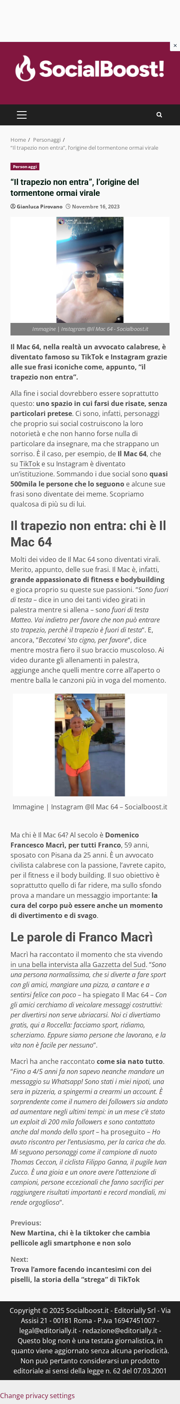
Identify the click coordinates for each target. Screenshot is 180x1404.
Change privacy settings (37, 1395)
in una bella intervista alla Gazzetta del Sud (78, 964)
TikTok (30, 463)
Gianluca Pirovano (39, 206)
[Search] (159, 115)
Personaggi (25, 166)
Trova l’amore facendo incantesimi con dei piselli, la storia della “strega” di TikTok (81, 1269)
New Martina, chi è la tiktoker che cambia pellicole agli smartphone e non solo (80, 1233)
